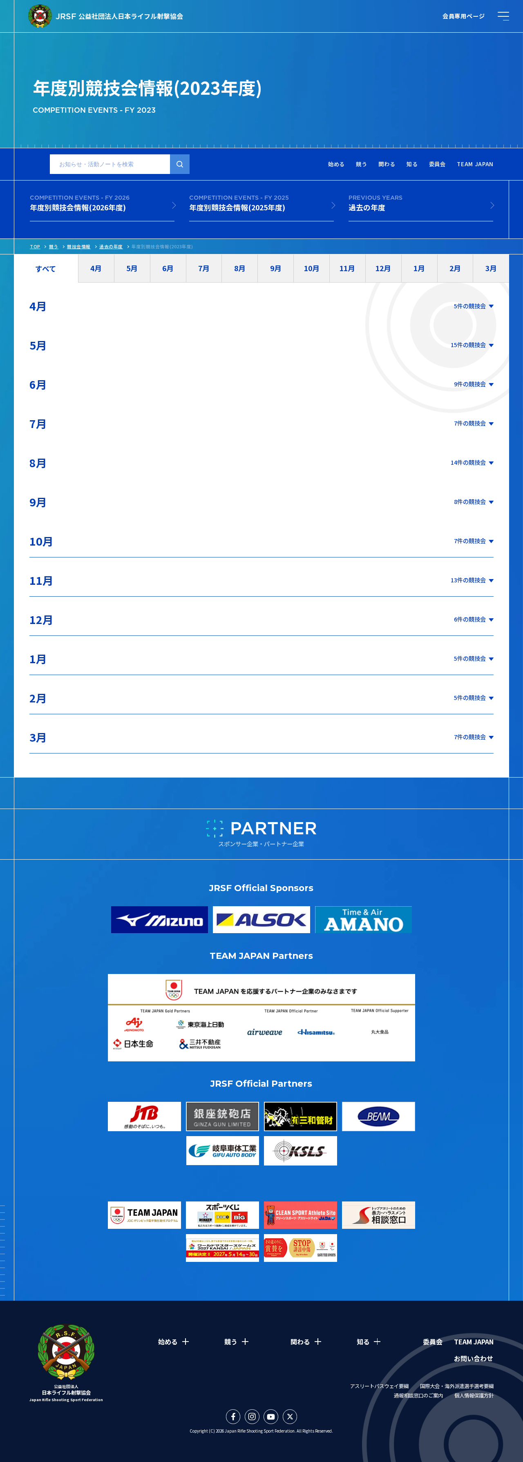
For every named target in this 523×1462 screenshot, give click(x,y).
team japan (474, 1341)
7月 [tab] (204, 268)
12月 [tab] (383, 268)
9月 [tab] (276, 268)
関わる (386, 164)
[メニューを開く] (503, 16)
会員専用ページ (464, 16)
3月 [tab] (491, 268)
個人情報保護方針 (474, 1395)
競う (361, 164)
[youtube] (271, 1416)
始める (336, 164)
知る (412, 164)
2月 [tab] (455, 268)
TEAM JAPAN (475, 164)
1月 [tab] (419, 268)
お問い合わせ (473, 1358)
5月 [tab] (132, 268)
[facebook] (233, 1416)
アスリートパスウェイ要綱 (379, 1386)
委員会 (437, 164)
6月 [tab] (168, 268)
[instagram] (252, 1416)
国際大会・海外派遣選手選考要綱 (457, 1386)
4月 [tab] (96, 268)
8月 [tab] (240, 268)
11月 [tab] (347, 268)
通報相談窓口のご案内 (418, 1395)
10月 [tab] (312, 268)
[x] (290, 1416)
